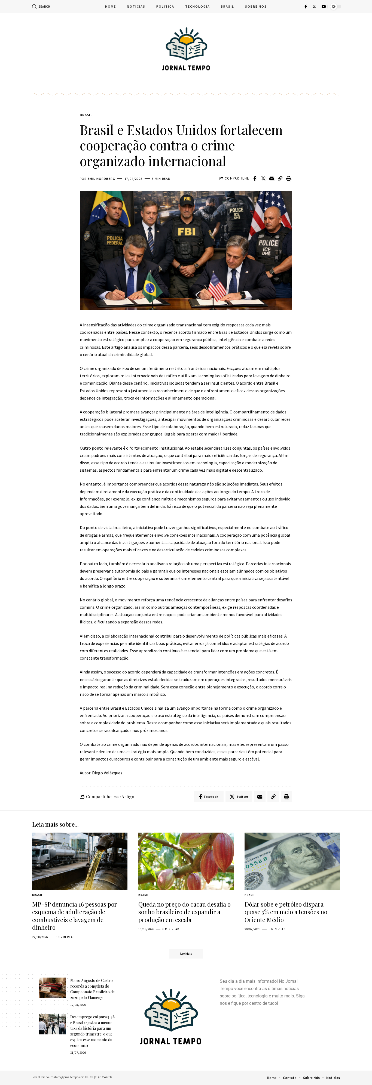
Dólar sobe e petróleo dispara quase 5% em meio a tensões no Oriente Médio (286, 912)
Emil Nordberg (101, 179)
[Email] (271, 178)
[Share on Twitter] (263, 178)
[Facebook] (305, 6)
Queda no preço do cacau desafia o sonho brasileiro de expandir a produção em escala (184, 912)
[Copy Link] (280, 178)
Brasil (86, 115)
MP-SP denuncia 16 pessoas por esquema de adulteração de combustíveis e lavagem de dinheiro (74, 916)
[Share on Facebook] (254, 178)
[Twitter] (314, 6)
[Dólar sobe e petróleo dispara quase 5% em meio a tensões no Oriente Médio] (292, 861)
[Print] (288, 178)
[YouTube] (323, 6)
